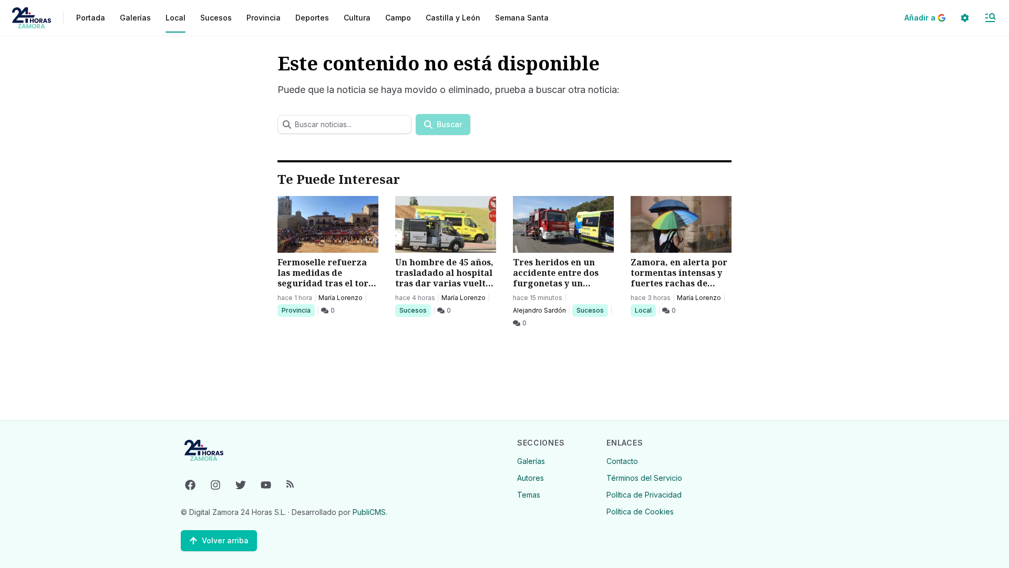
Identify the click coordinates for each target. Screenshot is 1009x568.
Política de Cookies (640, 511)
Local (645, 310)
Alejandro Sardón (539, 310)
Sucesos (415, 310)
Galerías (135, 17)
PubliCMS (369, 512)
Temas (528, 494)
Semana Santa (522, 17)
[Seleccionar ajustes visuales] (964, 17)
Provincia (297, 310)
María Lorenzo (340, 298)
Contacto (622, 461)
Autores (530, 477)
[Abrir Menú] (990, 17)
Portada (90, 17)
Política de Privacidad (644, 494)
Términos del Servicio (644, 477)
